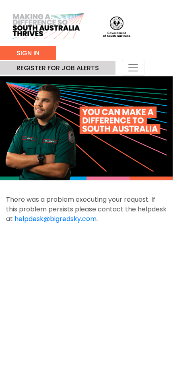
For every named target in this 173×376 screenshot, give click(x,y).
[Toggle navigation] (133, 68)
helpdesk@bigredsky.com (55, 219)
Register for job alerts (57, 68)
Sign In (27, 53)
